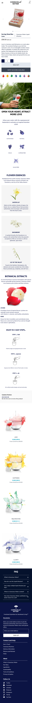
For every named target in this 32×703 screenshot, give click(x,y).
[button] (28, 19)
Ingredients (6, 667)
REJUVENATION (16, 519)
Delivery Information (9, 649)
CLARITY (16, 560)
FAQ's (5, 653)
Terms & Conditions (8, 672)
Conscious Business (8, 646)
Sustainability (7, 669)
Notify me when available (16, 70)
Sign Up (16, 635)
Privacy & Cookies (8, 674)
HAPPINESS (16, 478)
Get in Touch (6, 644)
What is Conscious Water (10, 662)
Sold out (16, 65)
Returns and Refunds (9, 651)
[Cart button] (30, 3)
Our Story (6, 664)
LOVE (16, 437)
